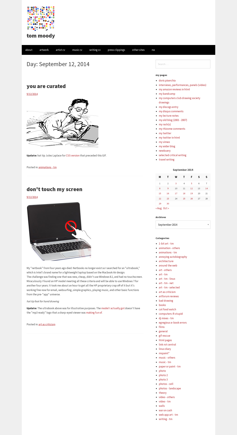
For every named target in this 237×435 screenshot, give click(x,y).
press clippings (116, 50)
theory (163, 393)
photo (162, 371)
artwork (44, 50)
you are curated (46, 86)
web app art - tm (168, 414)
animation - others (169, 248)
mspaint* (164, 353)
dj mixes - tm (166, 318)
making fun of (94, 312)
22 (160, 198)
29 (160, 203)
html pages (165, 340)
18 (184, 193)
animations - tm (48, 167)
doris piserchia (167, 80)
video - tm (165, 401)
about (28, 50)
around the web (168, 265)
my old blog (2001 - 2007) (173, 120)
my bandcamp (167, 93)
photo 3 (163, 379)
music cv (77, 50)
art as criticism (47, 324)
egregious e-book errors (173, 322)
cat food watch (167, 309)
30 (168, 203)
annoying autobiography (173, 257)
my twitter (165, 133)
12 (191, 188)
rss (153, 50)
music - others (167, 357)
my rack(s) (165, 124)
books (162, 305)
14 (206, 188)
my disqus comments (171, 111)
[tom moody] (41, 18)
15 (160, 193)
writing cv (95, 50)
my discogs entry (168, 107)
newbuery (165, 150)
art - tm (163, 274)
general (163, 331)
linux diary (165, 349)
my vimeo (164, 142)
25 (184, 198)
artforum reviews (169, 296)
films (162, 327)
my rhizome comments (172, 128)
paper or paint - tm (170, 366)
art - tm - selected (169, 287)
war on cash (165, 410)
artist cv (60, 50)
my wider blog (167, 146)
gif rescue (164, 335)
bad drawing (166, 300)
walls (162, 406)
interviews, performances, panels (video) (182, 85)
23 (168, 198)
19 (191, 193)
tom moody (41, 35)
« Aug (159, 208)
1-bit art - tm (166, 243)
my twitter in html (169, 137)
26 (191, 198)
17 (176, 193)
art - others (165, 270)
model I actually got (113, 308)
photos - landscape (170, 388)
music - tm (165, 362)
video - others (167, 397)
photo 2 (163, 375)
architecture (166, 261)
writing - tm (165, 419)
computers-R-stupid (171, 313)
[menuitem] (29, 50)
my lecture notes (169, 115)
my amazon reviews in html (174, 89)
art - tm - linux (167, 278)
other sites (138, 50)
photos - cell (166, 384)
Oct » (166, 208)
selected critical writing (172, 155)
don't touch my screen (54, 189)
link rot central (167, 344)
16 (168, 193)
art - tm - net (166, 283)
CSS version (72, 155)
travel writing (166, 159)
